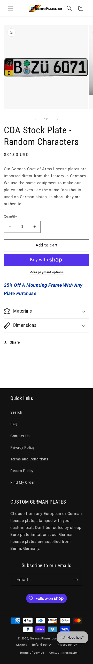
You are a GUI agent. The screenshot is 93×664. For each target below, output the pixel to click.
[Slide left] (35, 119)
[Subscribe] (76, 580)
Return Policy (22, 471)
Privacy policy (67, 644)
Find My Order (22, 482)
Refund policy (42, 644)
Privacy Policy (22, 447)
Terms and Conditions (29, 459)
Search (16, 412)
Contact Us (20, 436)
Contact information (64, 652)
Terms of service (32, 652)
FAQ (14, 424)
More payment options (46, 272)
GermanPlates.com (44, 638)
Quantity (10, 216)
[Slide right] (58, 119)
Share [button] (15, 342)
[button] (10, 8)
